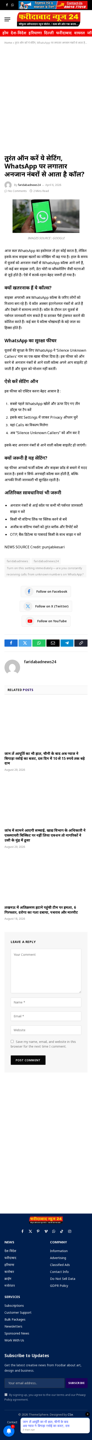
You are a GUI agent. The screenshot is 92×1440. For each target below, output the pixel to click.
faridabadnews (17, 561)
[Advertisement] (46, 98)
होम (5, 32)
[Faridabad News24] (48, 19)
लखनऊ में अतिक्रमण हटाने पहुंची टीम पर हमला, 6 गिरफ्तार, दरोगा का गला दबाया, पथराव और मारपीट (41, 910)
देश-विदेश (18, 32)
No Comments (17, 191)
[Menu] (7, 19)
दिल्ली (49, 32)
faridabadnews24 (29, 185)
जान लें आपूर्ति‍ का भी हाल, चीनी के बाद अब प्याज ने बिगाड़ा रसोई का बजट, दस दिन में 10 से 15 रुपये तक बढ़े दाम (44, 758)
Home (8, 43)
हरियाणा (35, 32)
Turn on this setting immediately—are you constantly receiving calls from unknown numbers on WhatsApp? (45, 571)
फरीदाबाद (64, 32)
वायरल (79, 32)
